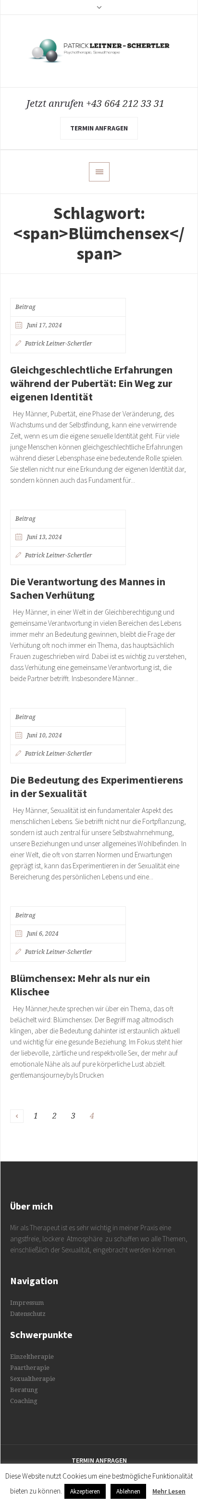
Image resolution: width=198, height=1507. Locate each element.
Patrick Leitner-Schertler (58, 343)
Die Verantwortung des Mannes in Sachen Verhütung (87, 588)
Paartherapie (30, 1367)
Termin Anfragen (99, 1460)
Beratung (24, 1389)
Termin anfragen (99, 128)
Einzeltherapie (32, 1356)
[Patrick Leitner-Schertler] (99, 51)
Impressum (27, 1302)
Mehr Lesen (169, 1491)
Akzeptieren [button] (85, 1491)
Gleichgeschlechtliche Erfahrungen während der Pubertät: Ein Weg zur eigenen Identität (91, 383)
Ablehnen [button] (128, 1491)
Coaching (23, 1400)
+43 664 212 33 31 (125, 103)
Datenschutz (28, 1313)
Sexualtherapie (32, 1378)
